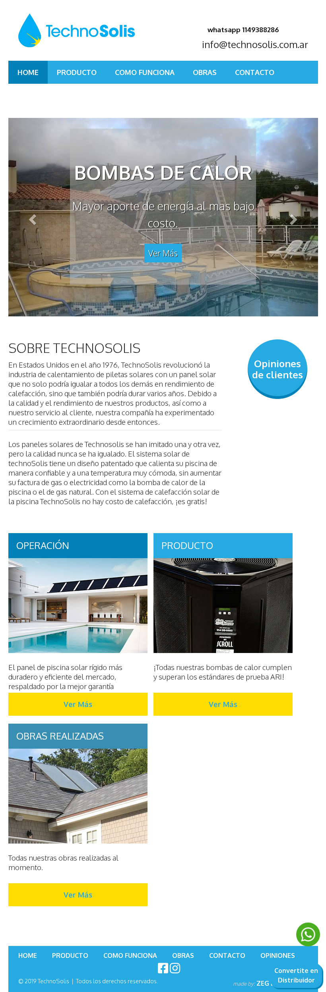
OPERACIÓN (42, 545)
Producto (77, 72)
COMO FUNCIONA (145, 72)
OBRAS (205, 72)
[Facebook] (163, 967)
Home (28, 72)
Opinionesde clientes (277, 369)
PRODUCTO (187, 545)
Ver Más (163, 253)
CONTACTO (254, 72)
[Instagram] (175, 967)
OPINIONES (36, 91)
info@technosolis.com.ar (255, 44)
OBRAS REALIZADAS (60, 736)
